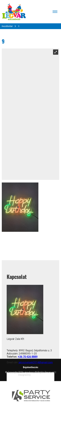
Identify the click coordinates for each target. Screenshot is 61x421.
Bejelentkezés (30, 367)
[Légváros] (14, 11)
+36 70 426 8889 (27, 356)
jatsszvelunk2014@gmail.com (36, 362)
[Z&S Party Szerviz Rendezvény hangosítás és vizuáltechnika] (30, 419)
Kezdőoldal (7, 26)
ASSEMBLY (37, 375)
